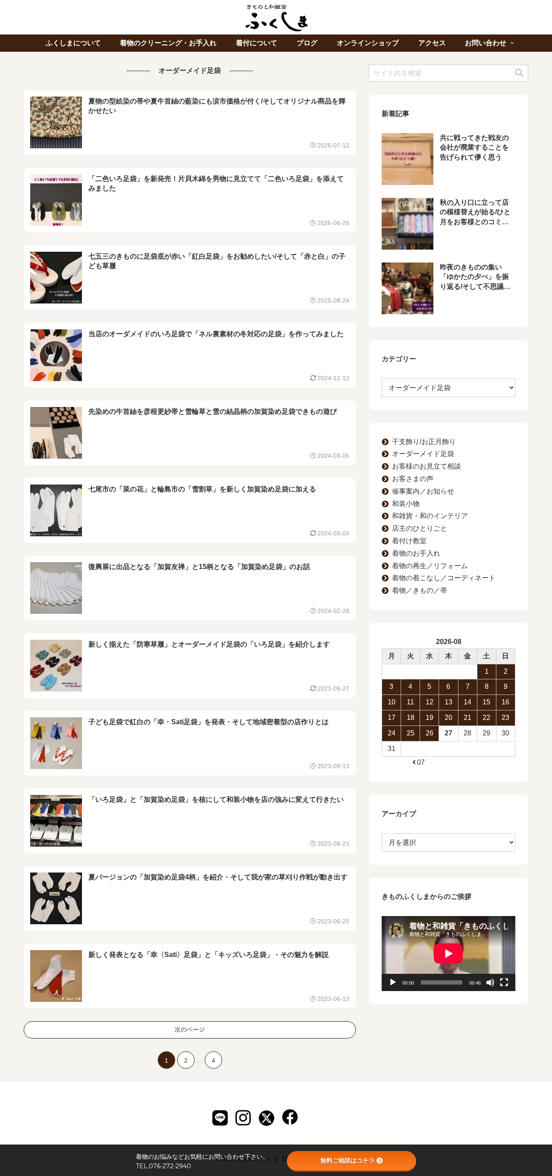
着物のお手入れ (416, 553)
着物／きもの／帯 (419, 590)
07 (421, 762)
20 (448, 717)
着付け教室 (409, 540)
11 (410, 702)
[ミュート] (490, 982)
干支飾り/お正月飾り (424, 441)
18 (410, 717)
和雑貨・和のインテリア (430, 515)
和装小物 (406, 503)
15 (486, 702)
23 (505, 717)
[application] (448, 953)
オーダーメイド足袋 (423, 453)
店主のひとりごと (419, 528)
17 (391, 717)
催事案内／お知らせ (423, 491)
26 (429, 733)
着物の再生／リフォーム (430, 565)
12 (429, 702)
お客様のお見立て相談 (426, 466)
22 (486, 717)
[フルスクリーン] (504, 982)
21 (467, 717)
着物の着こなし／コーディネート (444, 578)
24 (391, 733)
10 (391, 702)
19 (429, 717)
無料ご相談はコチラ (347, 1160)
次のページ (190, 1029)
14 (467, 702)
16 (505, 702)
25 (410, 733)
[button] (519, 73)
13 (448, 702)
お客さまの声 (412, 478)
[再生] (393, 982)
